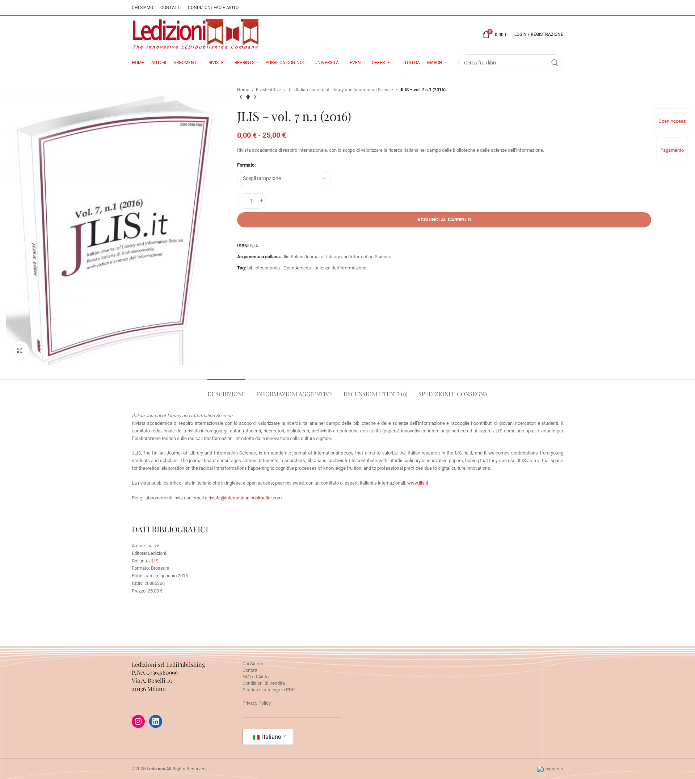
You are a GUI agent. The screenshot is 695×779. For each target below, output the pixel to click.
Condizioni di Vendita (264, 683)
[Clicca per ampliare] (20, 350)
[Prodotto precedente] (240, 97)
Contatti (250, 670)
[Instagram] (138, 721)
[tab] (226, 390)
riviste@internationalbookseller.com (245, 498)
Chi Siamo (253, 663)
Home (243, 89)
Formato (245, 165)
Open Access (672, 121)
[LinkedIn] (155, 721)
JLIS (154, 561)
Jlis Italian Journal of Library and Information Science (341, 89)
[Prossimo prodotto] (255, 97)
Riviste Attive (269, 89)
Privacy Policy (257, 703)
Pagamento (672, 150)
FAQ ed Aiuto (256, 676)
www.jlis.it (417, 483)
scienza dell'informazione (340, 268)
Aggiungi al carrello (444, 219)
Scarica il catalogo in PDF (269, 689)
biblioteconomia (263, 268)
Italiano (271, 736)
